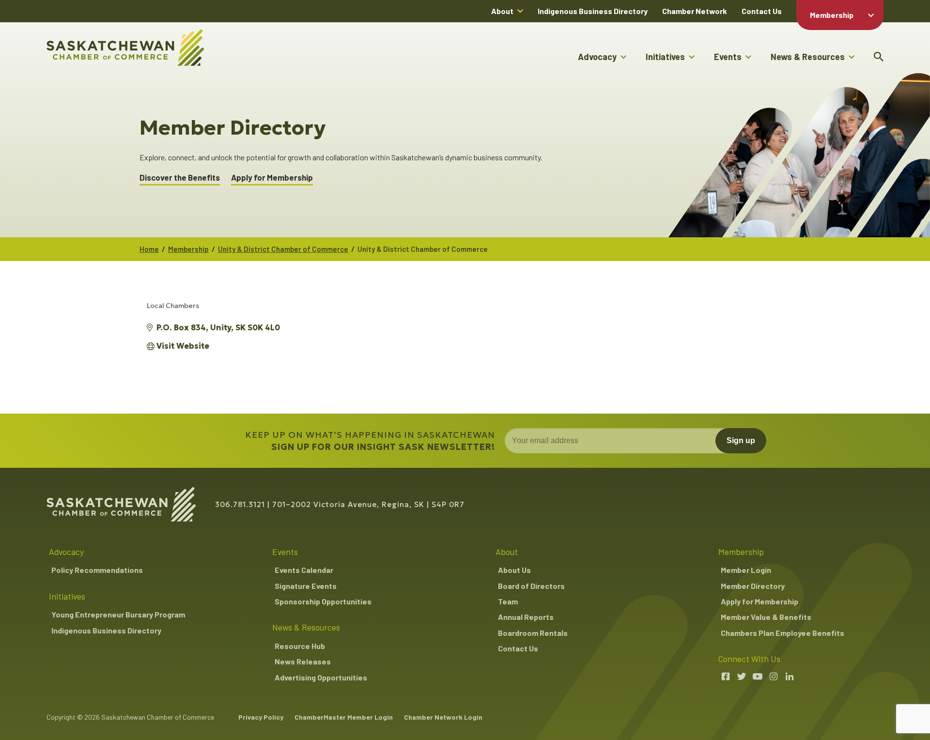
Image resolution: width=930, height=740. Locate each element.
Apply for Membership (272, 177)
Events (728, 56)
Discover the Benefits (180, 177)
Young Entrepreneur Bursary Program (118, 614)
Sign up (741, 440)
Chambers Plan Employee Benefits (782, 632)
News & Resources (808, 56)
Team (508, 601)
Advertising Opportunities (321, 677)
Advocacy (597, 56)
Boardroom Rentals (533, 632)
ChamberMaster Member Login (343, 717)
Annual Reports (526, 616)
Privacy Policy (260, 717)
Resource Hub (300, 645)
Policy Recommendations (97, 569)
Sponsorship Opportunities (323, 601)
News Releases (303, 661)
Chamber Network (694, 10)
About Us (514, 569)
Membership (831, 14)
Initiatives (665, 56)
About (502, 10)
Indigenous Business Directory (593, 10)
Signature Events (306, 585)
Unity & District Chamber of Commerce (283, 249)
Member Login (746, 569)
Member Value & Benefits (766, 616)
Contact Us (762, 10)
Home (149, 249)
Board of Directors (531, 585)
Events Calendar (304, 569)
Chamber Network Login (443, 717)
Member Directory (753, 585)
